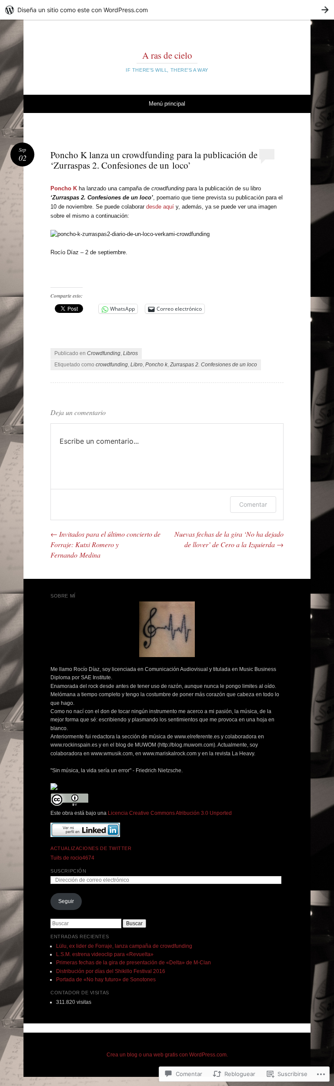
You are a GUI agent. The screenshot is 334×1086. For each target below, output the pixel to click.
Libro (136, 365)
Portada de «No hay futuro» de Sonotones (106, 979)
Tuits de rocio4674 (72, 858)
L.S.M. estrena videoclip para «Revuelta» (105, 954)
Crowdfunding (103, 353)
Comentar (253, 504)
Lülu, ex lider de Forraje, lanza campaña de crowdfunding (124, 946)
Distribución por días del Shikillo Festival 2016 (110, 971)
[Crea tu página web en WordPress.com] (167, 10)
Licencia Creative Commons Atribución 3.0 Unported (170, 813)
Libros (130, 353)
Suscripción (68, 870)
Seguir (66, 901)
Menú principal (167, 103)
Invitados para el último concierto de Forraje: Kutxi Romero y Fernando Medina (105, 544)
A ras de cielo (167, 55)
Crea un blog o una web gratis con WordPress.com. (167, 1055)
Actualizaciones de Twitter (90, 848)
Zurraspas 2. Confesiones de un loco (213, 365)
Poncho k (156, 365)
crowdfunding (112, 365)
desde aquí (160, 206)
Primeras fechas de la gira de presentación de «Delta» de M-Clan (133, 963)
